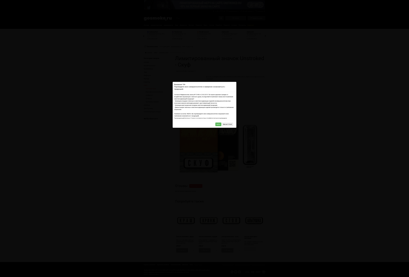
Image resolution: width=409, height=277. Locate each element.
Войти (218, 124)
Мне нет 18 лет (227, 124)
